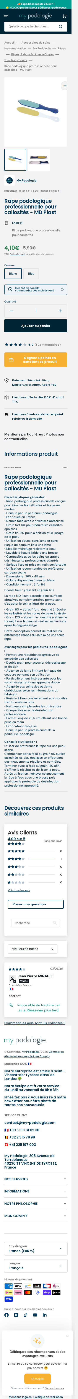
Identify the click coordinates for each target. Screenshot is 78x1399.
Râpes (62, 48)
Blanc (15, 266)
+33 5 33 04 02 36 (24, 1121)
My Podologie (42, 48)
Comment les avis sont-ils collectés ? (34, 1014)
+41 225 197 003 (22, 1135)
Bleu (33, 266)
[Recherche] (61, 26)
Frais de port (17, 245)
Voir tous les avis (19, 881)
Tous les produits (15, 60)
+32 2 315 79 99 (22, 1128)
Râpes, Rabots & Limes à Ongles (32, 54)
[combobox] (35, 27)
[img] (17, 960)
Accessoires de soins (35, 42)
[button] (6, 16)
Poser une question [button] (29, 895)
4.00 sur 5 (16, 830)
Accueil (9, 42)
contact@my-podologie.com (29, 1114)
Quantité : (10, 293)
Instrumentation (15, 48)
